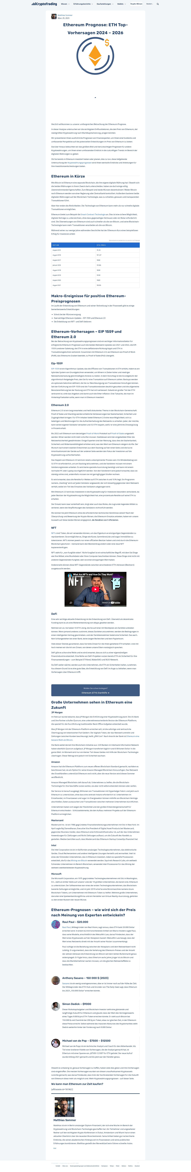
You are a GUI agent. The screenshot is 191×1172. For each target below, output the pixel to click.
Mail (54, 1148)
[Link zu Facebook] (138, 1163)
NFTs (53, 533)
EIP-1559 (55, 368)
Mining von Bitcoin (79, 860)
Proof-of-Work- (92, 433)
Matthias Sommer (65, 15)
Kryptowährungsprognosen (80, 162)
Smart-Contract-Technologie (93, 214)
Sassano (66, 983)
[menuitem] (58, 1166)
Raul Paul (66, 927)
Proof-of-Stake (117, 433)
